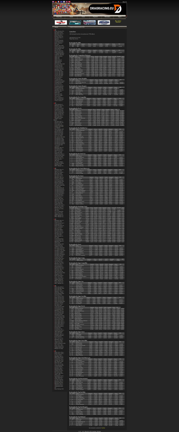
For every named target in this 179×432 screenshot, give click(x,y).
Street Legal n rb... (59, 123)
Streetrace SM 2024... (59, 178)
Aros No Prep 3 (58, 49)
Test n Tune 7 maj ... (59, 344)
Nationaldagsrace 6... (59, 266)
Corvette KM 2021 (58, 366)
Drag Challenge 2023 (59, 243)
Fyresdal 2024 (58, 186)
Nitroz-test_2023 (58, 228)
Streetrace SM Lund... (59, 122)
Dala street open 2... (59, 121)
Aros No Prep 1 (58, 96)
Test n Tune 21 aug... (59, 364)
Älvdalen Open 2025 (59, 126)
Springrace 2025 (58, 164)
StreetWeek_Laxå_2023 (60, 250)
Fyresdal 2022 (58, 327)
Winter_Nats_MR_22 (59, 287)
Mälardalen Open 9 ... (59, 339)
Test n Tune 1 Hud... (59, 212)
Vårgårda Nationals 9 (59, 347)
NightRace (57, 39)
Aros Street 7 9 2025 (59, 108)
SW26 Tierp (57, 57)
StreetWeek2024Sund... (60, 190)
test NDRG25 (57, 127)
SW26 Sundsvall (58, 60)
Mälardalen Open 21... (59, 157)
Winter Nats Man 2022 (59, 288)
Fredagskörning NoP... (59, 82)
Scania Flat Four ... (59, 91)
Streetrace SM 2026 (59, 40)
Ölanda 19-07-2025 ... (59, 133)
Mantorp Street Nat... (59, 382)
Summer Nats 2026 (59, 75)
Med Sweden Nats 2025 (60, 136)
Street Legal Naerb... (59, 226)
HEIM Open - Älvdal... (59, 292)
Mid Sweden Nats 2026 (60, 63)
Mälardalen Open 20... (59, 169)
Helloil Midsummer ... (59, 70)
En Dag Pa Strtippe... (59, 161)
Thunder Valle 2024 (59, 198)
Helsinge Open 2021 (59, 360)
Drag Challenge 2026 (59, 48)
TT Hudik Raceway (59, 79)
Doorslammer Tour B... (59, 375)
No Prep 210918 (58, 354)
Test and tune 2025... (59, 156)
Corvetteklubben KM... (59, 240)
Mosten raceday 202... (59, 113)
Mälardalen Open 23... (59, 114)
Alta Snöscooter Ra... (59, 271)
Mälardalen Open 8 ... (59, 356)
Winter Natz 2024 (58, 173)
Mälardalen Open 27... (59, 33)
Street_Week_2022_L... (60, 321)
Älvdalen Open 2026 (59, 45)
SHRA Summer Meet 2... (60, 154)
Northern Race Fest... (59, 281)
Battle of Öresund (58, 42)
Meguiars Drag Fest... (59, 50)
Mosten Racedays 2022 (60, 301)
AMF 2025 (57, 160)
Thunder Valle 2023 (59, 259)
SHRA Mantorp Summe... (60, 80)
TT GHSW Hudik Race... (60, 53)
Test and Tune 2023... (59, 262)
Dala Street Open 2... (59, 37)
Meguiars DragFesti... (59, 182)
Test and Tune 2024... (59, 206)
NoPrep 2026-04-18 (59, 87)
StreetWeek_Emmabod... (60, 254)
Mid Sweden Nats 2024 (60, 185)
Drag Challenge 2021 (59, 388)
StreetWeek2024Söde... (60, 189)
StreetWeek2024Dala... (60, 191)
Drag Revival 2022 (58, 314)
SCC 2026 (57, 44)
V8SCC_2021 (58, 374)
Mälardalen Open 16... (59, 220)
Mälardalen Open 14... (59, 263)
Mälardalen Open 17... (59, 207)
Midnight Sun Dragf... (59, 348)
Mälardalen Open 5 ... (59, 383)
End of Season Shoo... (60, 296)
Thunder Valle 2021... (59, 373)
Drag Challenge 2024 (59, 181)
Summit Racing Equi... (59, 41)
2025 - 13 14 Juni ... (59, 151)
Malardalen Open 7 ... (59, 367)
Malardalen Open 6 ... (59, 381)
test (55, 387)
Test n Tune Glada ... (59, 135)
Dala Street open (58, 305)
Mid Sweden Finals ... (59, 32)
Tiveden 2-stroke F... (59, 100)
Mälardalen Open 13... (59, 268)
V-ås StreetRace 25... (59, 130)
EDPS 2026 (57, 92)
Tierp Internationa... (59, 77)
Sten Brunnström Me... (59, 99)
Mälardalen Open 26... (59, 69)
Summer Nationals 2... (59, 194)
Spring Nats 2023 (58, 270)
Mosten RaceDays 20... (60, 225)
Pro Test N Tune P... (59, 84)
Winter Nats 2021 (58, 362)
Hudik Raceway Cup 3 (59, 223)
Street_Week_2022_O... (60, 322)
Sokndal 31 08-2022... (59, 302)
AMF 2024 (57, 210)
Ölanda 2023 (57, 242)
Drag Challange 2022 (59, 311)
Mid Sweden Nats (58, 371)
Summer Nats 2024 (59, 203)
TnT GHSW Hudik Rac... (60, 249)
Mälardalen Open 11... (59, 310)
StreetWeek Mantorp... (59, 255)
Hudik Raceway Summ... (60, 155)
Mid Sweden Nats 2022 (60, 317)
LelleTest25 (57, 146)
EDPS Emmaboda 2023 (60, 272)
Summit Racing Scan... (59, 365)
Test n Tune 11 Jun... (59, 338)
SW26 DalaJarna (58, 61)
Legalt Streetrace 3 (59, 104)
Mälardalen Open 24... (59, 105)
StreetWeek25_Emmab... (60, 142)
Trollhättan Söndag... (59, 246)
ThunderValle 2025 (59, 144)
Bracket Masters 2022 (59, 293)
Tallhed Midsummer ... (59, 331)
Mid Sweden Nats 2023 (60, 247)
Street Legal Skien (59, 202)
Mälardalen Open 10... (59, 334)
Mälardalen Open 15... (59, 241)
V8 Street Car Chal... (59, 370)
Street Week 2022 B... (59, 326)
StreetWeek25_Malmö (59, 140)
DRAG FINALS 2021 (59, 357)
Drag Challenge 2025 (59, 129)
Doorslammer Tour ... (59, 328)
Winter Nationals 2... (59, 35)
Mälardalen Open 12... (59, 290)
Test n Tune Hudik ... (59, 95)
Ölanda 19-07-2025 (59, 134)
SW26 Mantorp (58, 62)
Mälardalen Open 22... (59, 147)
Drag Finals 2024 (58, 170)
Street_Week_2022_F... (60, 323)
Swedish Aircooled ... (59, 66)
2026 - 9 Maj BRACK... (59, 97)
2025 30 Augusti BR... (59, 110)
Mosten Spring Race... (59, 275)
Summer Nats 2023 (59, 257)
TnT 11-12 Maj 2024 (59, 211)
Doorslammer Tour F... (59, 358)
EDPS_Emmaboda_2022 (60, 343)
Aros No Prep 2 (58, 78)
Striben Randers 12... (59, 236)
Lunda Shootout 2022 (59, 306)
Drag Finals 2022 (58, 294)
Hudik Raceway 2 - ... (59, 197)
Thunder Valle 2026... (59, 71)
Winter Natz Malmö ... (59, 229)
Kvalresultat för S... (59, 224)
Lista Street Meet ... (59, 234)
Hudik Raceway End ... (59, 109)
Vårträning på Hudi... (59, 385)
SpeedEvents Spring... (59, 163)
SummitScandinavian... (59, 335)
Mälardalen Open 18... (59, 199)
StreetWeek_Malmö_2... (60, 253)
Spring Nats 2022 (58, 332)
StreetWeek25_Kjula (59, 138)
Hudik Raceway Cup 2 (59, 258)
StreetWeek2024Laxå (59, 187)
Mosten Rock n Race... (59, 352)
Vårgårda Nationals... (59, 214)
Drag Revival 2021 (58, 369)
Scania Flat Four (58, 83)
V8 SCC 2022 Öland (59, 318)
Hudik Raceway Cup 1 (59, 267)
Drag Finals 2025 (58, 106)
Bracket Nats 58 (58, 336)
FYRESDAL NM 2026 (59, 54)
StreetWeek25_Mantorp (60, 143)
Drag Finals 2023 (58, 221)
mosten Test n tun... (59, 378)
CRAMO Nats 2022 (59, 341)
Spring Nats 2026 (58, 94)
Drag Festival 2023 (59, 245)
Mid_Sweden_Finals (59, 361)
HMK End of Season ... (60, 172)
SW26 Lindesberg (58, 56)
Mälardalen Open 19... (59, 177)
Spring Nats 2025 (58, 152)
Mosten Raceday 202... (60, 31)
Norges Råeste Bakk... (59, 52)
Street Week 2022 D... (59, 324)
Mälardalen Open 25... (59, 90)
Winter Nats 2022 (58, 289)
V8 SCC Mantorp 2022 (59, 315)
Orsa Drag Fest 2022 (59, 313)
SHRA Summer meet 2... (60, 204)
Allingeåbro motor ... (59, 274)
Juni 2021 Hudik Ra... (59, 379)
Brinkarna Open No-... (59, 36)
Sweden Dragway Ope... (60, 46)
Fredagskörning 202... (59, 88)
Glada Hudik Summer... (59, 183)
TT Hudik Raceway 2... (59, 67)
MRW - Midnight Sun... (59, 165)
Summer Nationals (58, 65)
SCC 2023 (57, 237)
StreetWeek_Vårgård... (59, 251)
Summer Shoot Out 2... (60, 330)
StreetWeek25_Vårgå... (60, 139)
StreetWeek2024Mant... (60, 193)
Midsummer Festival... (59, 200)
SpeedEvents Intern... (59, 150)
